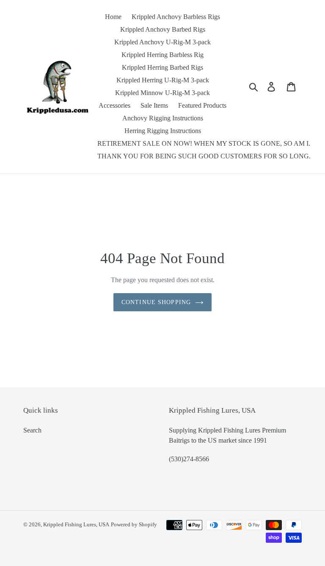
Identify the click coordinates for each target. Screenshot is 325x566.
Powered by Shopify (134, 524)
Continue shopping (156, 302)
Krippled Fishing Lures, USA (76, 524)
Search (32, 430)
